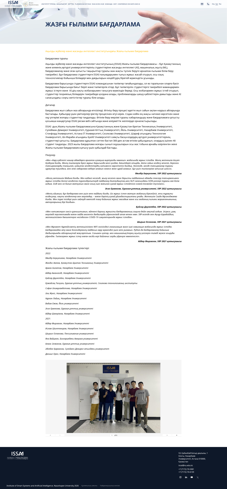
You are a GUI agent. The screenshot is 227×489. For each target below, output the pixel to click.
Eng (213, 4)
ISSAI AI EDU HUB (98, 4)
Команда (108, 4)
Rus (220, 4)
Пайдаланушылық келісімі (110, 486)
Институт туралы (48, 4)
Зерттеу (71, 4)
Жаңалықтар (62, 4)
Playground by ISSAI (83, 4)
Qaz (216, 4)
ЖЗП (115, 4)
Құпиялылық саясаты (89, 486)
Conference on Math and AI (129, 4)
